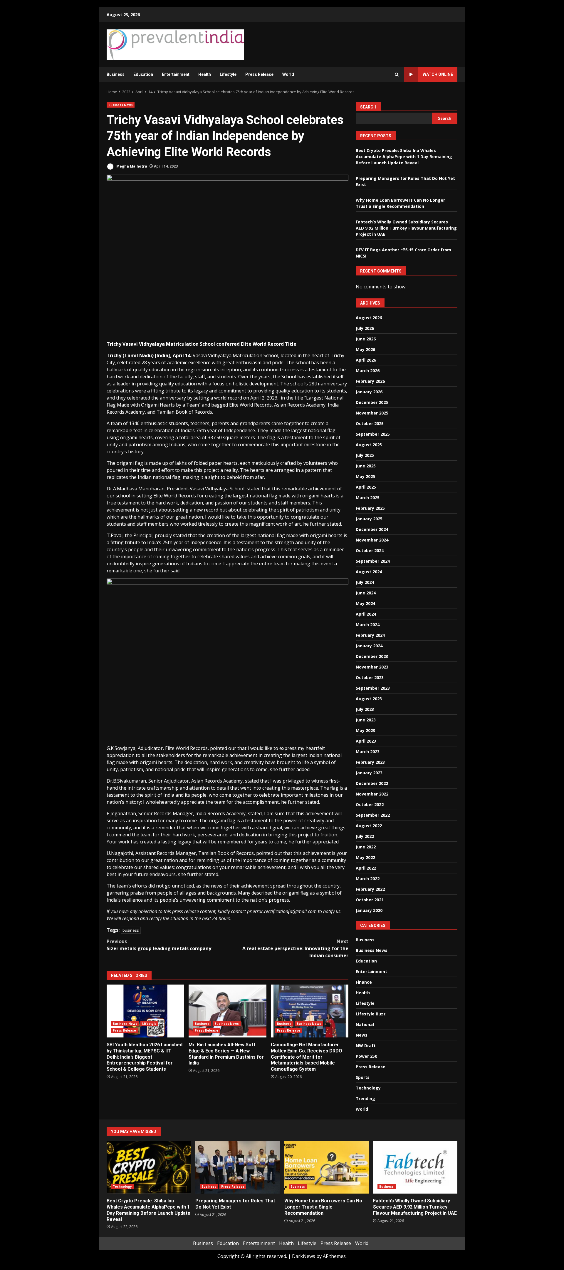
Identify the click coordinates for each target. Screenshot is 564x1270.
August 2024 (369, 571)
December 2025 (372, 402)
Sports (363, 1077)
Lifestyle (228, 74)
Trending (365, 1098)
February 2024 (370, 635)
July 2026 (365, 328)
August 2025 (369, 444)
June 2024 (366, 593)
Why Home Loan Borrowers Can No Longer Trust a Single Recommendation (326, 1167)
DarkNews (303, 1256)
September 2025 (373, 434)
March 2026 (368, 370)
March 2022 (368, 878)
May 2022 (365, 857)
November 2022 (372, 794)
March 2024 (368, 624)
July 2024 (365, 582)
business (130, 930)
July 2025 (365, 455)
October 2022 (370, 804)
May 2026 (365, 349)
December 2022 (372, 783)
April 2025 (366, 487)
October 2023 (370, 677)
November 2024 (372, 540)
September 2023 (373, 688)
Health (204, 74)
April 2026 (366, 360)
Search (368, 107)
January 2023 (369, 773)
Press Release (259, 74)
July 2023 (365, 709)
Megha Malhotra (131, 166)
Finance (364, 982)
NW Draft (366, 1045)
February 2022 (370, 889)
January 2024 (369, 646)
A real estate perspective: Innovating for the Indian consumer (295, 948)
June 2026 (366, 339)
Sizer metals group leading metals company (159, 945)
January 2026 (369, 392)
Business (116, 74)
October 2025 (370, 423)
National (365, 1024)
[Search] (397, 74)
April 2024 (366, 614)
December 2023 (372, 656)
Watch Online (438, 74)
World (288, 74)
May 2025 (365, 476)
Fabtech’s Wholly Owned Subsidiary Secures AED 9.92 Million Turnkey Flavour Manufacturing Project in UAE (406, 228)
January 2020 (369, 910)
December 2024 (372, 529)
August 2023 (369, 698)
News (361, 1035)
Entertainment (175, 74)
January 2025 (369, 519)
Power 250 (366, 1056)
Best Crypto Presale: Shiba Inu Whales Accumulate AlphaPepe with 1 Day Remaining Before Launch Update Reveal (404, 157)
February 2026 (370, 381)
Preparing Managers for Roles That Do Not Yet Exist (237, 1167)
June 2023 (366, 720)
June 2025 (366, 466)
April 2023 (366, 741)
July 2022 (365, 836)
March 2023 (368, 751)
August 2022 (369, 825)
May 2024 (365, 603)
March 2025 (368, 497)
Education (143, 74)
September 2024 (373, 561)
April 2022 (366, 868)
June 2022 (366, 847)
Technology (368, 1088)
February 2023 (370, 762)
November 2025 (372, 413)
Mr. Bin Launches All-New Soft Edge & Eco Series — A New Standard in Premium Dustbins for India (227, 1011)
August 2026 (369, 317)
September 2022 (373, 815)
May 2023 (365, 730)
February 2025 (370, 508)
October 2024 (370, 550)
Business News (120, 105)
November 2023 (372, 667)
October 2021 (370, 900)
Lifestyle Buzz (371, 1014)
